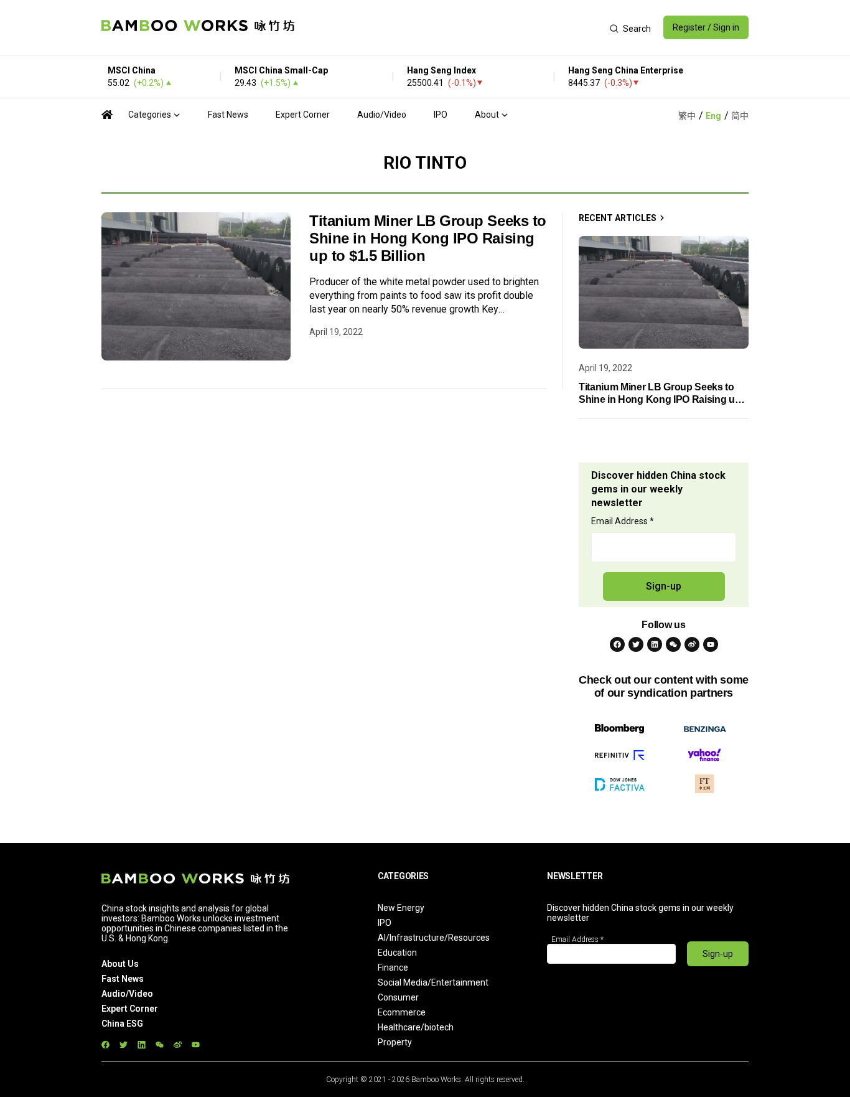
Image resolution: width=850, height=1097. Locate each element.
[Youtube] (710, 644)
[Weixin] (673, 644)
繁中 (687, 116)
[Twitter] (635, 644)
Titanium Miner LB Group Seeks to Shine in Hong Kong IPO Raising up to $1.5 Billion (427, 238)
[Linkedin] (654, 644)
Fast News (228, 115)
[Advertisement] (452, 27)
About (487, 115)
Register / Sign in (706, 27)
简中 (740, 116)
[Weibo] (691, 644)
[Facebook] (617, 644)
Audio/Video (381, 115)
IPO (440, 115)
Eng (713, 116)
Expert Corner (303, 115)
